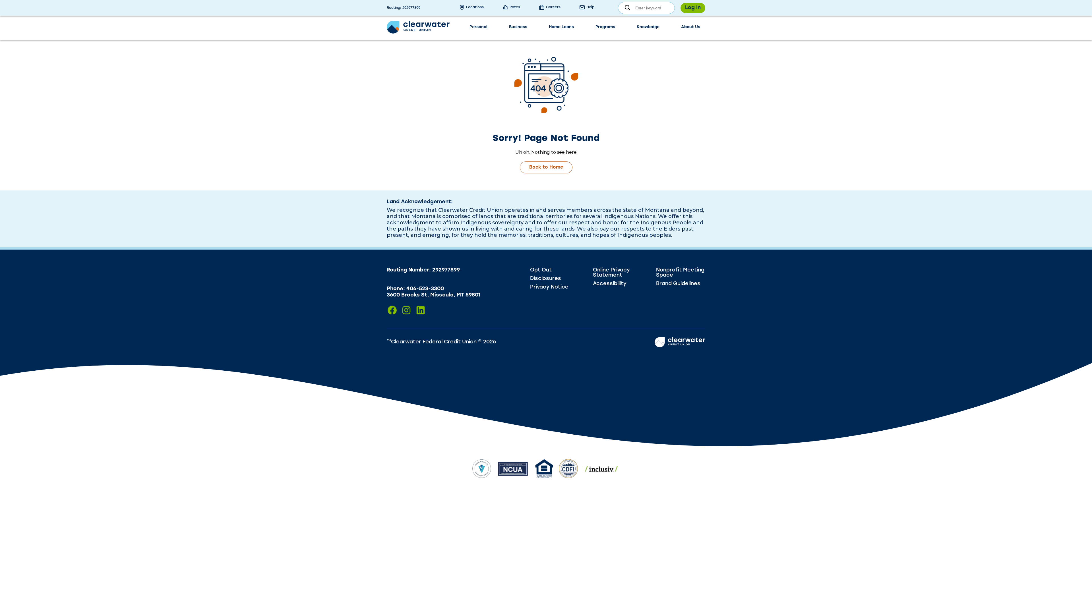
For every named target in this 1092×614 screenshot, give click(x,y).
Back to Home (546, 167)
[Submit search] (627, 8)
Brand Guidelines (678, 284)
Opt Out (541, 270)
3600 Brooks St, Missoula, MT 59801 (433, 295)
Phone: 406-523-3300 (415, 289)
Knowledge (648, 27)
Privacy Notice (549, 287)
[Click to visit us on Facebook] (392, 310)
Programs (605, 27)
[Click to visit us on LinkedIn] (420, 310)
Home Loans (561, 27)
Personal (478, 27)
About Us (690, 27)
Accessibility (609, 284)
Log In (693, 8)
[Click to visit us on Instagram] (406, 310)
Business (518, 27)
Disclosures (545, 278)
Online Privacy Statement (611, 273)
